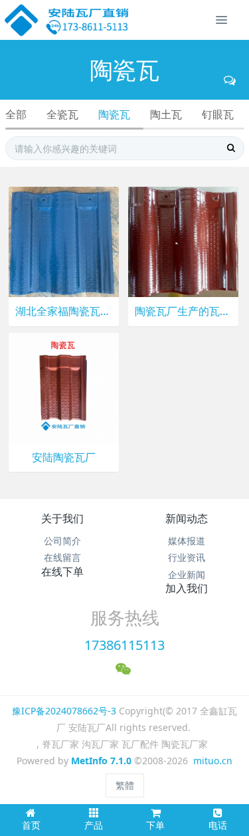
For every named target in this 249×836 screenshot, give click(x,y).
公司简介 (62, 540)
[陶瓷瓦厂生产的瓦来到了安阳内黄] (183, 241)
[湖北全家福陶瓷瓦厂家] (64, 241)
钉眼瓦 (218, 114)
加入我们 (186, 588)
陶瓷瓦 (114, 114)
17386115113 (124, 645)
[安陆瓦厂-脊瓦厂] (67, 20)
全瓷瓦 (62, 114)
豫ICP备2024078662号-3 (64, 710)
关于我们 (62, 518)
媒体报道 (186, 540)
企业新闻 (186, 574)
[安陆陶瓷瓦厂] (64, 386)
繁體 (125, 785)
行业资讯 (186, 557)
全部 (16, 114)
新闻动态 (186, 518)
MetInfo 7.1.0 (101, 760)
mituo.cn (212, 760)
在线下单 (62, 571)
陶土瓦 (166, 114)
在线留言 (62, 557)
